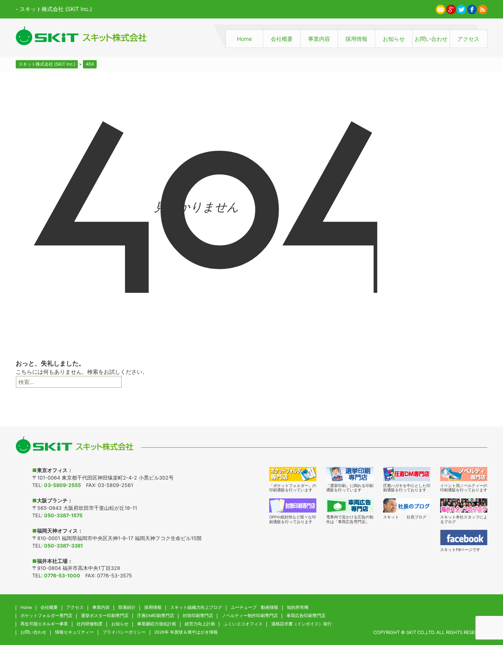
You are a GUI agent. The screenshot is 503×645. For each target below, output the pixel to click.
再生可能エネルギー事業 (44, 624)
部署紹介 (127, 607)
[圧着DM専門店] (406, 474)
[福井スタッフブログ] (463, 505)
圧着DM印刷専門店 (155, 615)
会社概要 (282, 38)
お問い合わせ (431, 38)
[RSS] (482, 8)
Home (244, 38)
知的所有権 (297, 607)
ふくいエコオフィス (243, 624)
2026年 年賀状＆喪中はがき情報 (186, 632)
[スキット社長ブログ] (406, 505)
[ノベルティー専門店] (463, 474)
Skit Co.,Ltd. (420, 632)
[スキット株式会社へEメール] (440, 8)
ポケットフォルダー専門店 (46, 615)
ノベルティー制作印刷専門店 (250, 615)
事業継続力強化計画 (156, 624)
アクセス (468, 38)
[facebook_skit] (463, 537)
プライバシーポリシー (124, 632)
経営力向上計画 (200, 624)
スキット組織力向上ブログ (196, 607)
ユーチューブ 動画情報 (254, 607)
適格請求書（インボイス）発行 (301, 624)
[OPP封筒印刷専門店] (292, 505)
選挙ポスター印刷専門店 (105, 615)
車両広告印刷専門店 (305, 615)
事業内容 (319, 38)
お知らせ (394, 38)
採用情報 (356, 38)
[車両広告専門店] (349, 505)
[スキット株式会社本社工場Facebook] (472, 8)
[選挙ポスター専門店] (349, 474)
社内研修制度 (90, 624)
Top (481, 601)
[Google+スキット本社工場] (451, 8)
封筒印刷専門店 (198, 615)
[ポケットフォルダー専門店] (292, 474)
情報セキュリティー (74, 632)
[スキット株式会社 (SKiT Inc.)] (81, 35)
